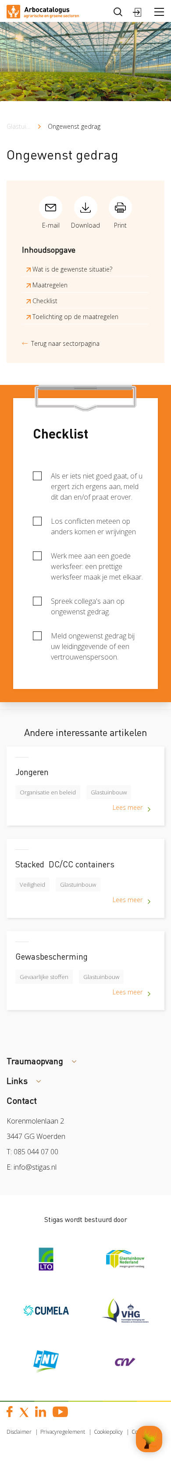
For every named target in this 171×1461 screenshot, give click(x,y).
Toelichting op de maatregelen (74, 316)
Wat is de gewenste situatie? (71, 269)
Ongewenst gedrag (74, 126)
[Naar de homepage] (43, 11)
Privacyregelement (62, 1432)
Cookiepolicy (108, 1432)
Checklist (44, 301)
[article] (85, 793)
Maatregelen (49, 285)
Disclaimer (19, 1432)
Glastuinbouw (26, 126)
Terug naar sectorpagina (65, 343)
